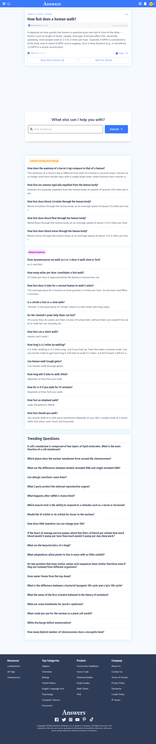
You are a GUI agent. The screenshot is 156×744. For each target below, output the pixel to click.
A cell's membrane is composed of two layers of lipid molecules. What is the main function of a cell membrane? (74, 448)
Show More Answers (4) (52, 60)
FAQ (79, 694)
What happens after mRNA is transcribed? (51, 496)
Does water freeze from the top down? (49, 576)
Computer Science (51, 700)
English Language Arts (53, 688)
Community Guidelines (88, 666)
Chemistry (47, 671)
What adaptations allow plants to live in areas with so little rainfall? (66, 554)
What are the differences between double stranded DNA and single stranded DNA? (73, 468)
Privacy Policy (118, 683)
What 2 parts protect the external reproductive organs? (58, 486)
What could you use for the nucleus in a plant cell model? (59, 613)
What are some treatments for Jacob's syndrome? (55, 604)
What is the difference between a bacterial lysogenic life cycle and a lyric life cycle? (74, 585)
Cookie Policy (118, 694)
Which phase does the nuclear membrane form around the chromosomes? (69, 458)
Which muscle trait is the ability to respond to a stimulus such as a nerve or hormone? (76, 505)
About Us (116, 666)
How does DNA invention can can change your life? (56, 523)
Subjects (31, 14)
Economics (47, 705)
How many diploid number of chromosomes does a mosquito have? (65, 632)
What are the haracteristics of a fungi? (49, 545)
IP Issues (116, 700)
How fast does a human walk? (51, 19)
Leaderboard (13, 666)
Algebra (46, 666)
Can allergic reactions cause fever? (47, 477)
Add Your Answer (103, 60)
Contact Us (117, 671)
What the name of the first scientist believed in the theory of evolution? (67, 595)
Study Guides (83, 683)
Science (40, 14)
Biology (49, 14)
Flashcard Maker (85, 677)
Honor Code (83, 671)
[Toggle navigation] (3, 3)
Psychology (47, 694)
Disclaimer (117, 688)
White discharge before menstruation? (49, 622)
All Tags (11, 671)
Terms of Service (120, 677)
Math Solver (83, 688)
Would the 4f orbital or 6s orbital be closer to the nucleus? (60, 514)
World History (49, 683)
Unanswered (13, 677)
